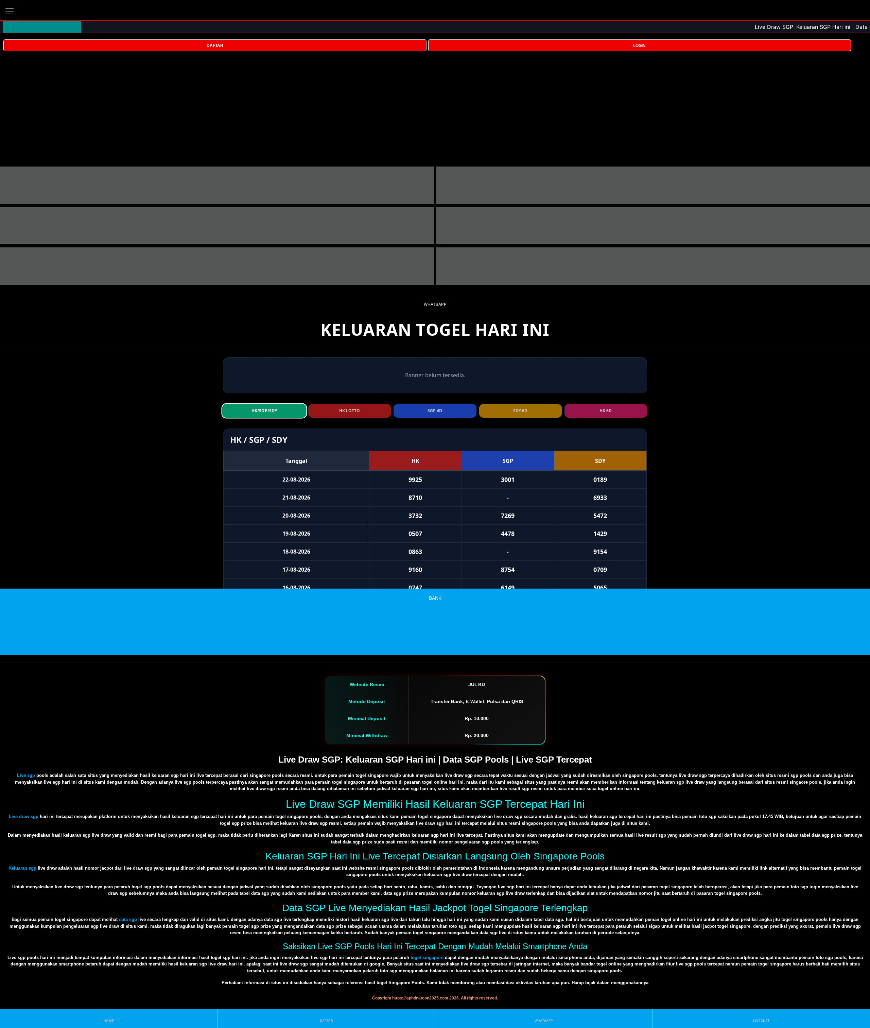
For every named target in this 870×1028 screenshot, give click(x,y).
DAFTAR (215, 45)
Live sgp (26, 775)
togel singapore (427, 957)
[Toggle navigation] (9, 11)
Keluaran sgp (22, 868)
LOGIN (639, 45)
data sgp (128, 919)
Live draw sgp (23, 816)
